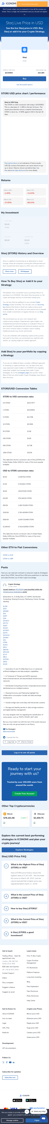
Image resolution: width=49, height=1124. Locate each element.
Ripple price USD (33, 1023)
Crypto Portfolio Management (32, 961)
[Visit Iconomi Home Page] (9, 3)
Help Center (31, 1001)
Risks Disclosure (33, 996)
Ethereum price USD (34, 1018)
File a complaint (7, 983)
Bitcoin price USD (33, 1014)
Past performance (11, 163)
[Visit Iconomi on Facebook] (7, 1062)
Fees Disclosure (32, 991)
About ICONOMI (8, 1014)
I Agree (36, 1120)
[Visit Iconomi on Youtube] (10, 1062)
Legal (4, 1023)
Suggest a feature (8, 987)
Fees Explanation (33, 986)
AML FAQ (5, 1028)
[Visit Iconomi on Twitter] (3, 1062)
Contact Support (8, 973)
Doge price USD (32, 1028)
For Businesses (32, 968)
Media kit (5, 1032)
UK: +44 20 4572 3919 (10, 970)
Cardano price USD (33, 1032)
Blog (28, 982)
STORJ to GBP (8, 559)
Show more (9, 271)
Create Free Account (24, 793)
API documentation (9, 1048)
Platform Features (33, 972)
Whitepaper (25, 271)
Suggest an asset (8, 992)
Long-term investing (34, 977)
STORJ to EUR (8, 555)
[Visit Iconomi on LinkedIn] (14, 1062)
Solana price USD (33, 1037)
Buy (24, 78)
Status (4, 978)
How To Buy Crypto (34, 956)
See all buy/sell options (25, 85)
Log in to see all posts (24, 752)
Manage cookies (12, 1120)
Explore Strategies (24, 849)
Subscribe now (10, 1077)
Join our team (7, 1018)
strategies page (23, 373)
